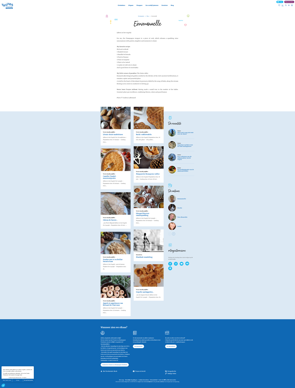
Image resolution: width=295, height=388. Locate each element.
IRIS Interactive (171, 380)
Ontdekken (121, 5)
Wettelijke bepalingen (131, 380)
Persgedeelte (171, 371)
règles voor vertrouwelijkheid (145, 381)
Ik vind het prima (28, 380)
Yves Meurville (182, 217)
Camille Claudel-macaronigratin (110, 177)
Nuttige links (171, 373)
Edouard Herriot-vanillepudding (143, 214)
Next (173, 233)
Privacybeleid (153, 380)
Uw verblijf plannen (152, 5)
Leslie (179, 226)
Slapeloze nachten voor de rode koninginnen (185, 145)
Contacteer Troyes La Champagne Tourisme (114, 364)
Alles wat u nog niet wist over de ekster (185, 133)
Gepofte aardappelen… (145, 292)
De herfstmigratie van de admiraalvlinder (185, 170)
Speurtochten (290, 1)
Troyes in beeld (140, 371)
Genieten (164, 5)
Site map (121, 380)
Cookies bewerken (143, 380)
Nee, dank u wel (7, 380)
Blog (172, 5)
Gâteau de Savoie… (110, 220)
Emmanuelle (181, 199)
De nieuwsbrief (171, 346)
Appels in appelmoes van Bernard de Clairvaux (113, 304)
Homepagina (141, 16)
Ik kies (17, 380)
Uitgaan (130, 5)
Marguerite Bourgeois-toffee (148, 174)
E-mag (280, 1)
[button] (3, 385)
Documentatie (138, 346)
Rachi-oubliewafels (144, 134)
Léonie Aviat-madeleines (113, 134)
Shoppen (139, 5)
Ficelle (179, 208)
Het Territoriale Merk (110, 371)
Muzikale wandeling (144, 257)
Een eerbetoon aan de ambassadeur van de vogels (184, 158)
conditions (162, 381)
